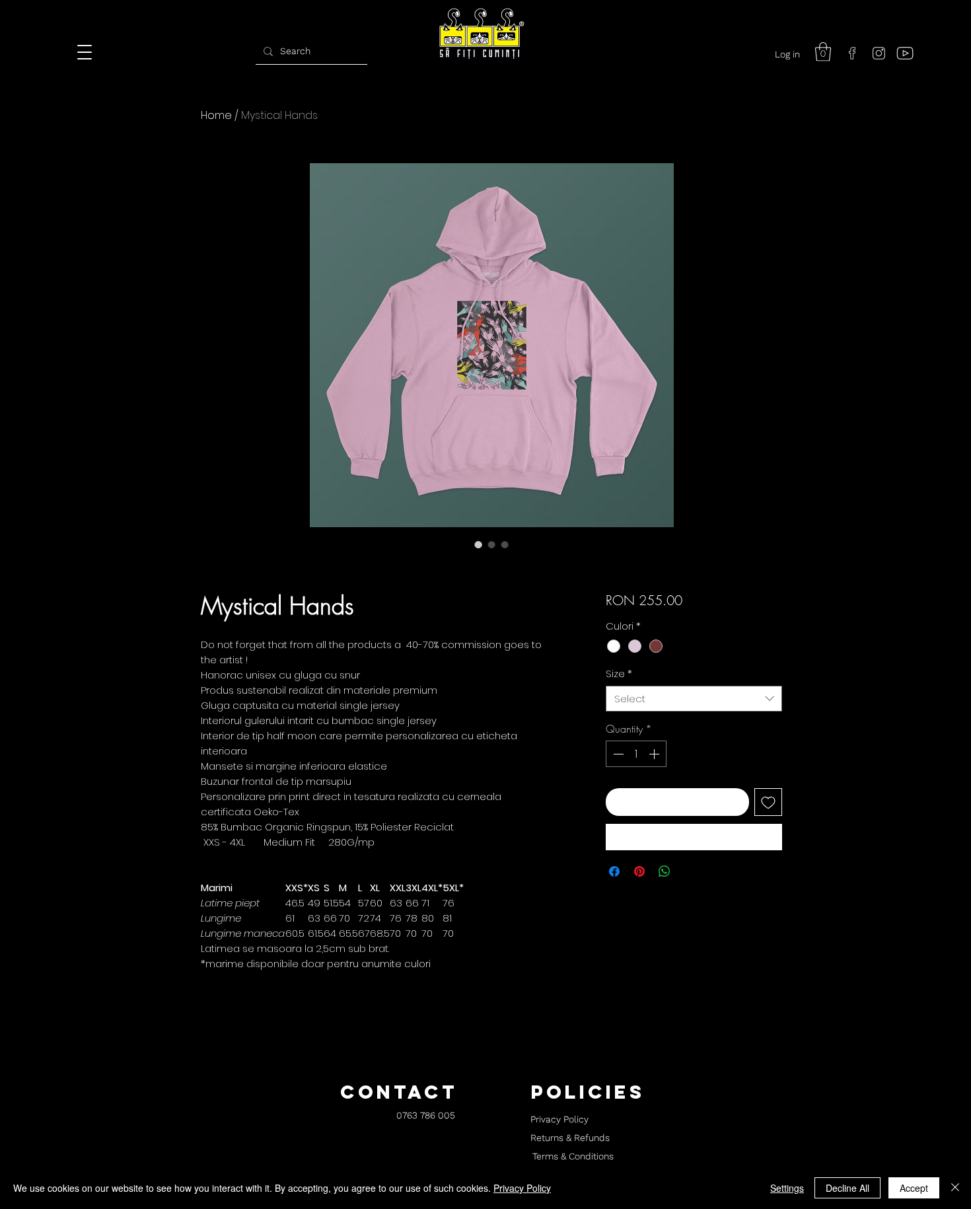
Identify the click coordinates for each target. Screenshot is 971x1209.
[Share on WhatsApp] (664, 871)
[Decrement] (617, 753)
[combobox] (694, 699)
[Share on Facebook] (614, 871)
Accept (914, 1187)
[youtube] (905, 53)
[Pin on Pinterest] (639, 871)
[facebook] (852, 53)
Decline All (847, 1187)
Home (216, 115)
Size (619, 673)
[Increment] (655, 753)
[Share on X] (690, 871)
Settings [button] (787, 1187)
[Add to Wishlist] (768, 802)
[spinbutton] (636, 753)
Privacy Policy (522, 1187)
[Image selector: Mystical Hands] (478, 544)
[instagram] (878, 53)
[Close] (955, 1187)
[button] (823, 51)
